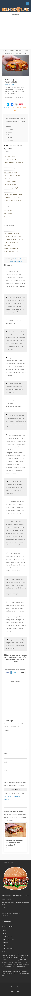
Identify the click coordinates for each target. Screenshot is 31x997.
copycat (4, 962)
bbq (14, 955)
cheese (4, 959)
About (18, 991)
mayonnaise (6, 966)
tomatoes (27, 973)
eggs (12, 962)
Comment (7, 730)
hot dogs (20, 964)
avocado (3, 955)
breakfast (8, 957)
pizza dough (7, 971)
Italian (23, 964)
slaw (9, 973)
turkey (3, 975)
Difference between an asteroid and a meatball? (14, 842)
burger (15, 957)
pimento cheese (24, 968)
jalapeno (27, 964)
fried (23, 962)
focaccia (19, 962)
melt (10, 966)
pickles (18, 969)
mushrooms (19, 966)
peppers (12, 968)
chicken (23, 960)
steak (23, 973)
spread (20, 973)
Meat (4, 930)
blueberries (25, 955)
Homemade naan (6, 921)
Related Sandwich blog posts (14, 811)
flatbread (15, 962)
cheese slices (10, 960)
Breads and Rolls (7, 936)
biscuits (21, 955)
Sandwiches (7, 108)
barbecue (11, 955)
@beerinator (12, 659)
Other (4, 945)
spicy (15, 110)
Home (12, 991)
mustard (24, 966)
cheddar (22, 957)
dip (6, 962)
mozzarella (14, 966)
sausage (3, 973)
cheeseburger (17, 960)
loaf (2, 966)
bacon (7, 955)
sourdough (13, 973)
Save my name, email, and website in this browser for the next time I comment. (15, 784)
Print (22, 672)
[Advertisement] (15, 31)
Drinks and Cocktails (8, 948)
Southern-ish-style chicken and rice (11, 913)
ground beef (13, 964)
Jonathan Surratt (9, 84)
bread (3, 957)
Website (6, 771)
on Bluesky (13, 657)
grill (9, 964)
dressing (9, 962)
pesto (15, 968)
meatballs (18, 108)
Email (6, 762)
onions (3, 969)
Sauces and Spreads (8, 939)
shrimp (6, 973)
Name (6, 753)
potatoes (15, 971)
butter (18, 957)
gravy (7, 964)
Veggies (5, 933)
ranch (18, 971)
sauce (24, 971)
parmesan (7, 968)
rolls (21, 971)
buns (12, 957)
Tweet (15, 672)
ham (17, 964)
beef (13, 108)
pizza (3, 971)
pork (24, 108)
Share (7, 672)
